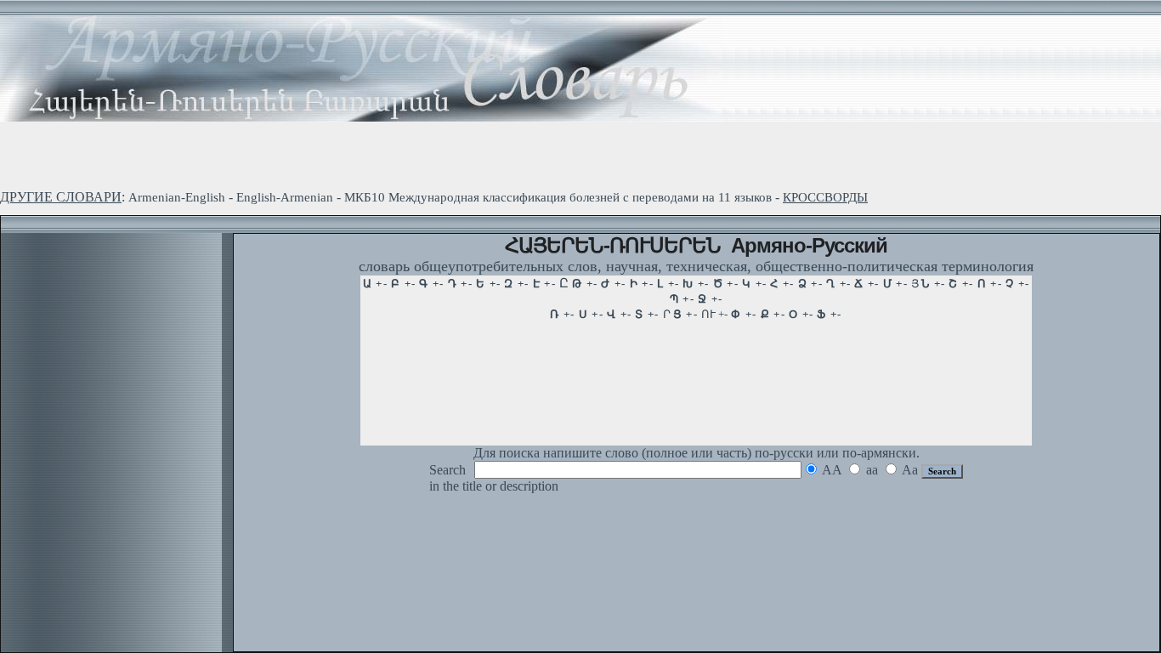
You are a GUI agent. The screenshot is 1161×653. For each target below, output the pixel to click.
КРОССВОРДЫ (825, 197)
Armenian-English (176, 197)
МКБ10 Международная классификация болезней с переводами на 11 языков (558, 197)
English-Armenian (284, 197)
